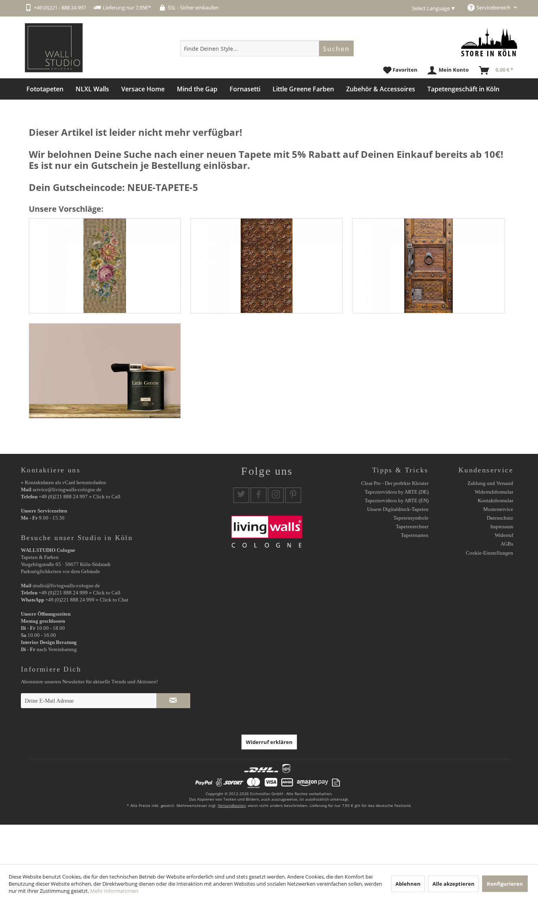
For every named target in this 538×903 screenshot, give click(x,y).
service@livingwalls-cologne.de (67, 489)
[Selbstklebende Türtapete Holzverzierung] (266, 265)
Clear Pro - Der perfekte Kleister (395, 483)
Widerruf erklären (269, 742)
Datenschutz (500, 518)
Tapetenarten (415, 535)
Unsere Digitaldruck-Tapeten (398, 509)
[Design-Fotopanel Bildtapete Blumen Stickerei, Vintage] (104, 265)
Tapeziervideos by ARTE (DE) (397, 492)
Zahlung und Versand (490, 483)
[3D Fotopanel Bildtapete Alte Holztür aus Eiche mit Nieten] (428, 265)
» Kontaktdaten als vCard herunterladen (63, 482)
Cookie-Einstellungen (489, 553)
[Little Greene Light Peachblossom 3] (104, 371)
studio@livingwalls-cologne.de (66, 585)
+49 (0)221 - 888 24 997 (60, 7)
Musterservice (498, 509)
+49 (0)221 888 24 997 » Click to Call (80, 497)
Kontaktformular (495, 500)
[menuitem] (267, 48)
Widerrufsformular (494, 492)
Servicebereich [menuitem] (494, 7)
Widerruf (504, 535)
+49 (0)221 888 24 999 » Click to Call (80, 593)
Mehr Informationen (114, 890)
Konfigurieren (505, 883)
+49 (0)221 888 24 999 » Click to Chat (86, 600)
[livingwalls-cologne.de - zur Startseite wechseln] (54, 47)
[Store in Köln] (489, 42)
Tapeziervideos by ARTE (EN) (397, 500)
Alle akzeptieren (453, 883)
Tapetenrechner (412, 526)
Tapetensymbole (411, 518)
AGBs (507, 544)
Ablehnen (408, 883)
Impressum (501, 526)
